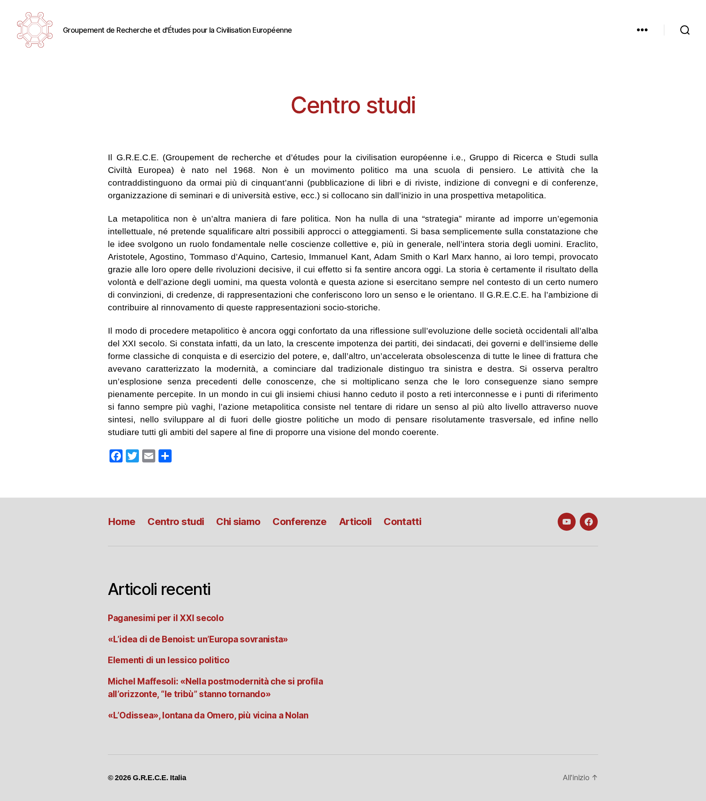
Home (121, 521)
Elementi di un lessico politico (169, 660)
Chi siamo (238, 521)
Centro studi (175, 521)
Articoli (355, 521)
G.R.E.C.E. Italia (159, 778)
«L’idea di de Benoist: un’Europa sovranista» (198, 639)
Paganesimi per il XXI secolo (165, 618)
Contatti (402, 521)
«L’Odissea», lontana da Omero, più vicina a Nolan (208, 715)
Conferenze (299, 521)
